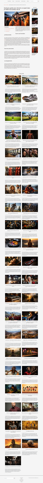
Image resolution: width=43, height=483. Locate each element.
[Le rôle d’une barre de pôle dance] (30, 352)
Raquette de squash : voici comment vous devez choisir (35, 25)
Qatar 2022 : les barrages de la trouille (30, 340)
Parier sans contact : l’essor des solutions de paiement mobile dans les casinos (13, 86)
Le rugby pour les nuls (30, 431)
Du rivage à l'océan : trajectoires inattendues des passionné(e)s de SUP (30, 86)
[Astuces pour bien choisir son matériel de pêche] (35, 30)
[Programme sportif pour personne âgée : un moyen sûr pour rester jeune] (30, 279)
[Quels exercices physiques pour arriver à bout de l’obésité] (30, 388)
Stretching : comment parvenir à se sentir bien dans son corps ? (30, 249)
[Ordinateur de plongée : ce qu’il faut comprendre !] (13, 388)
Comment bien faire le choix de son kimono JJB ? (34, 54)
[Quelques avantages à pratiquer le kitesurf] (13, 370)
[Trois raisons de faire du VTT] (35, 11)
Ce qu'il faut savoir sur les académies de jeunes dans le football (30, 123)
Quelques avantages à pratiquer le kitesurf (13, 376)
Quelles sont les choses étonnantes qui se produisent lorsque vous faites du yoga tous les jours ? (13, 359)
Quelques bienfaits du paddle (35, 45)
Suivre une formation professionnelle (9, 28)
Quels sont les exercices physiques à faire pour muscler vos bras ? (30, 141)
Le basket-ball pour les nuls (13, 449)
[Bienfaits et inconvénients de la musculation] (13, 460)
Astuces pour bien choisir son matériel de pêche (34, 35)
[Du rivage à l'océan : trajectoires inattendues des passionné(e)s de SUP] (30, 79)
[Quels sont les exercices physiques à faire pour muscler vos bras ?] (30, 134)
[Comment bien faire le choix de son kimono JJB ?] (35, 49)
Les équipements (7, 31)
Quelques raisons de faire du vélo (13, 230)
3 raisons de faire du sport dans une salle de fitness (13, 286)
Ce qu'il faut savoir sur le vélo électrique (30, 213)
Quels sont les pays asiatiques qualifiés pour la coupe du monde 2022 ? (13, 322)
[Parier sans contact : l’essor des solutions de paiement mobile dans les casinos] (13, 79)
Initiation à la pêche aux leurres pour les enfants (13, 104)
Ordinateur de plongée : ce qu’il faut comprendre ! (13, 395)
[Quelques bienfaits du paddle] (35, 40)
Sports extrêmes (21, 479)
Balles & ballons (21, 480)
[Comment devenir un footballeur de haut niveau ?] (30, 370)
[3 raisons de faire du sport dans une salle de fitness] (13, 279)
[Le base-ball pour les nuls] (30, 443)
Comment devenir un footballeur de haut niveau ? (30, 377)
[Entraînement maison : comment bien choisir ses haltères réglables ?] (13, 297)
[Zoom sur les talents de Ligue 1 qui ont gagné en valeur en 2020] (13, 116)
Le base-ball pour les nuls (30, 449)
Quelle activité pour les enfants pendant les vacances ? (13, 196)
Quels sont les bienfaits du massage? (13, 267)
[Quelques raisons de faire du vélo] (13, 224)
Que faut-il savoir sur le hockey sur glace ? (30, 176)
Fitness (21, 478)
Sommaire (7, 27)
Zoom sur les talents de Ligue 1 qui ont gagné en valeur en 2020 (13, 123)
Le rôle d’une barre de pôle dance (30, 358)
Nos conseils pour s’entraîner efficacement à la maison (30, 413)
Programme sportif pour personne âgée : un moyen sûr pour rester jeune (29, 286)
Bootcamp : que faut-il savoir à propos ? (30, 158)
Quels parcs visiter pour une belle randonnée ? (13, 340)
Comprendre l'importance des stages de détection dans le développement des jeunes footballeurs (13, 141)
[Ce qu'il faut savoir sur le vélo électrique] (30, 207)
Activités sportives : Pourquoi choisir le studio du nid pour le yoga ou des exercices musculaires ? (13, 159)
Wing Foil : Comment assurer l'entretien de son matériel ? (30, 196)
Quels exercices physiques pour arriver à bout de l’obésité (30, 395)
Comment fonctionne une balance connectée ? (13, 248)
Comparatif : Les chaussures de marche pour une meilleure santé (30, 104)
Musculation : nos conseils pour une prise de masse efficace (13, 432)
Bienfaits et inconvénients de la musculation (13, 466)
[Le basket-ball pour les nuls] (13, 443)
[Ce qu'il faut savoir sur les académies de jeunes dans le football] (30, 116)
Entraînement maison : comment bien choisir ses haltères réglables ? (13, 304)
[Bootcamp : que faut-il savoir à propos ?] (30, 152)
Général (21, 481)
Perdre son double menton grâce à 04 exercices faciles (13, 413)
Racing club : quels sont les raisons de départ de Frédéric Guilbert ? (30, 322)
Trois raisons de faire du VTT (34, 16)
